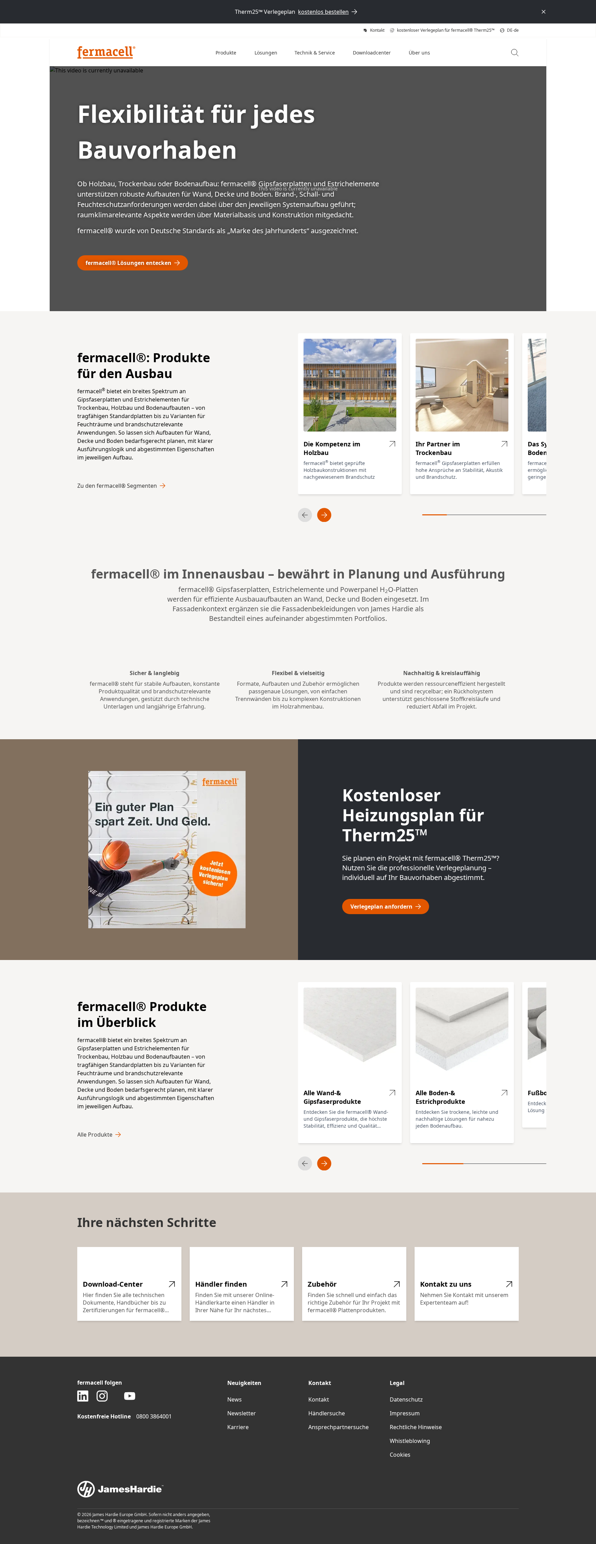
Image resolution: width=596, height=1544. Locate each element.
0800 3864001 (154, 1416)
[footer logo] (298, 1489)
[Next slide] (324, 515)
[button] (226, 52)
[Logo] (106, 52)
